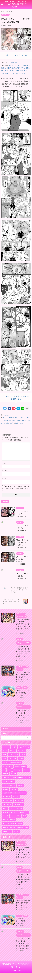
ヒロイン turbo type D (16, 808)
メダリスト (5, 816)
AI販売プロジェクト (24, 747)
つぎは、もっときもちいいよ (16, 55)
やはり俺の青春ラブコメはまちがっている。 (14, 793)
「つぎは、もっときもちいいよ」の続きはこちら (16, 397)
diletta (4, 754)
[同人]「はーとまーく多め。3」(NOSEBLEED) (22, 528)
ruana (9, 770)
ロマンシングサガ (15, 816)
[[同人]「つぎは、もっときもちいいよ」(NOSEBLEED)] (18, 408)
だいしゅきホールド (24, 418)
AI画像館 (14, 747)
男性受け (6, 423)
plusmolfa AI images (20, 766)
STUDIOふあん (17, 770)
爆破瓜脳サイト (7, 831)
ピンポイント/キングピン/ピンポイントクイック (15, 812)
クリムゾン (16, 797)
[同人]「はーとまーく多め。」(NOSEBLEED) (22, 513)
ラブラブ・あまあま (6, 420)
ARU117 (5, 751)
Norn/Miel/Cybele (7, 766)
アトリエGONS (6, 797)
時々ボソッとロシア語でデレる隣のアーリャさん (15, 827)
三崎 (24, 816)
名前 (4, 463)
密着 (23, 420)
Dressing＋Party (13, 754)
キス (4, 418)
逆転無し (17, 423)
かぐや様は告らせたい (8, 781)
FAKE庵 (23, 754)
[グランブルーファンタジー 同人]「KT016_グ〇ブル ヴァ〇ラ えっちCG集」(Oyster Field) (23, 715)
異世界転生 (16, 831)
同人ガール (16, 6)
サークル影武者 (7, 804)
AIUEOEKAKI (6, 747)
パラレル (5, 808)
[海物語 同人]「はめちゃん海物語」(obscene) (23, 692)
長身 (21, 423)
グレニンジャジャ (7, 800)
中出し (14, 420)
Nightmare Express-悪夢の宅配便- (12, 762)
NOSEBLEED (13, 63)
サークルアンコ (19, 800)
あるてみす (5, 774)
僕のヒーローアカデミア (9, 820)
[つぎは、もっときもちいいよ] (16, 130)
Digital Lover (21, 751)
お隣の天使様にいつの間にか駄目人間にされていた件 (16, 777)
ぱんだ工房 (14, 789)
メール (5, 471)
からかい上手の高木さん (9, 785)
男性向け (12, 423)
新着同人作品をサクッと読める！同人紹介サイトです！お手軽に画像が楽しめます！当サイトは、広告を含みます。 (16, 963)
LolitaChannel (12, 758)
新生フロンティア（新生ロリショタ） (12, 823)
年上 (26, 420)
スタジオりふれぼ (18, 804)
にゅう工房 (5, 789)
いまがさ (13, 774)
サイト (4, 478)
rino (4, 770)
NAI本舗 (21, 758)
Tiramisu (26, 770)
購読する (7, 729)
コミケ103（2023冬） (12, 418)
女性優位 (19, 420)
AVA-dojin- (12, 751)
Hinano (4, 758)
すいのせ (20, 785)
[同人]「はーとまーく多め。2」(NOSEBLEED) (22, 575)
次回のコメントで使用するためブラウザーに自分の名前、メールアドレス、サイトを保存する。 (15, 488)
